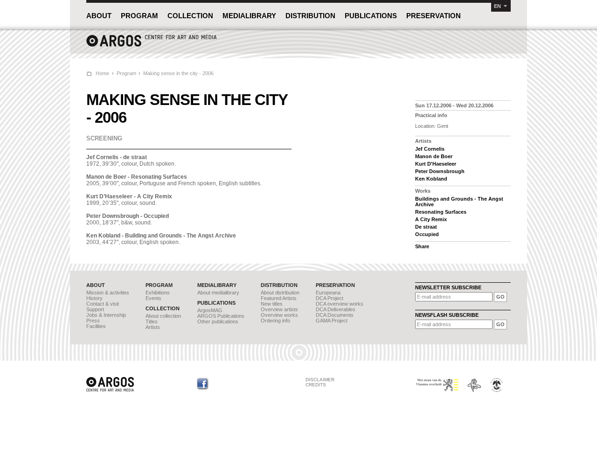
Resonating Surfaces (440, 212)
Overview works (279, 315)
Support (95, 309)
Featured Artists (279, 298)
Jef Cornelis (429, 149)
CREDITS (315, 384)
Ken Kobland (431, 179)
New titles (272, 304)
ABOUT (98, 16)
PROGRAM (139, 16)
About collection (163, 316)
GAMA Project (331, 320)
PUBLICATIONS (371, 16)
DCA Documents (335, 315)
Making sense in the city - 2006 (178, 73)
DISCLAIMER (319, 379)
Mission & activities (107, 292)
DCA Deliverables (335, 309)
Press (93, 320)
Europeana (328, 292)
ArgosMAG (209, 310)
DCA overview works (339, 304)
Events (153, 298)
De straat (426, 227)
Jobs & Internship (106, 315)
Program (126, 73)
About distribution (280, 292)
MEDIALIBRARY (249, 16)
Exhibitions (158, 292)
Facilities (96, 326)
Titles (152, 321)
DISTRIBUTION (310, 16)
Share (422, 246)
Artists (153, 327)
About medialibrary (218, 292)
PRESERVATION (433, 16)
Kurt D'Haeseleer (435, 164)
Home (102, 73)
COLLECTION (190, 16)
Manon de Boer (433, 156)
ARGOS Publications (220, 316)
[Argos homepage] (151, 45)
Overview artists (279, 309)
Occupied (427, 234)
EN (497, 6)
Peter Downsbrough (440, 171)
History (94, 298)
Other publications (217, 321)
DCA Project (329, 298)
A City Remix (431, 219)
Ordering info (275, 320)
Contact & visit (102, 304)
